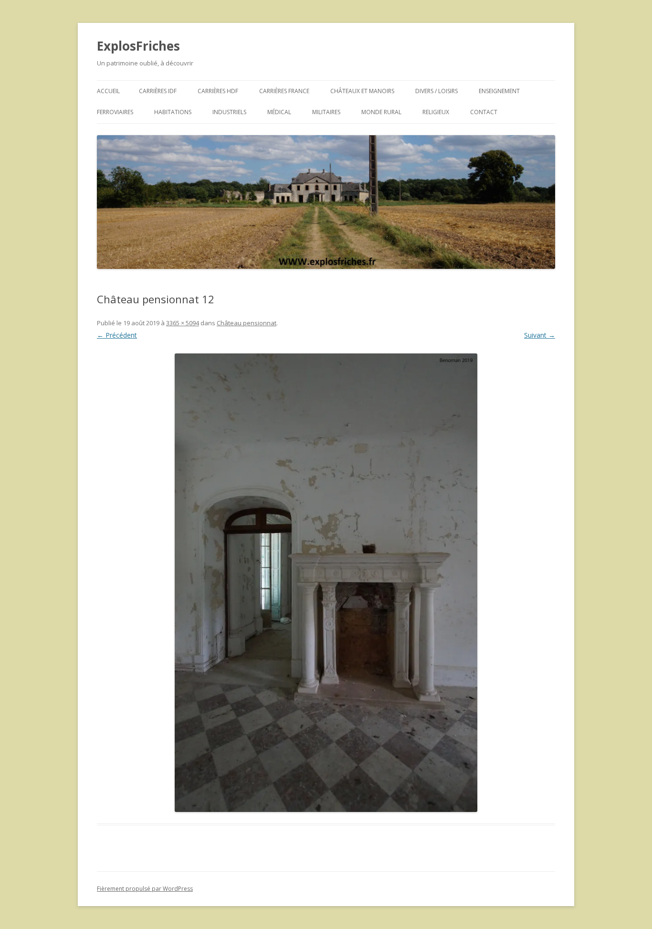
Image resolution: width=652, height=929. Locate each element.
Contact (483, 112)
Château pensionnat (246, 323)
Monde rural (381, 112)
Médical (279, 112)
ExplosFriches (138, 45)
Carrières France (284, 91)
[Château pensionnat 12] (326, 582)
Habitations (172, 112)
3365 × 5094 (182, 323)
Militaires (326, 112)
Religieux (435, 112)
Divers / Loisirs (436, 91)
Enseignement (499, 91)
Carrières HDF (218, 91)
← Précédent (117, 335)
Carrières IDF (158, 91)
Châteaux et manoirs (362, 91)
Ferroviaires (115, 112)
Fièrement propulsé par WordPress (145, 889)
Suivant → (539, 335)
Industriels (229, 112)
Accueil (108, 91)
